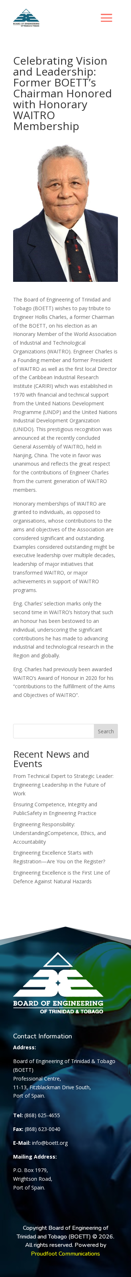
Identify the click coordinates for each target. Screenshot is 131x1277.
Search (106, 731)
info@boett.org (50, 1142)
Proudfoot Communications (65, 1254)
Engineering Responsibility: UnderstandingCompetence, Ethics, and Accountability (59, 833)
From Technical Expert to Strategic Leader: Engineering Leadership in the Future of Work (63, 785)
